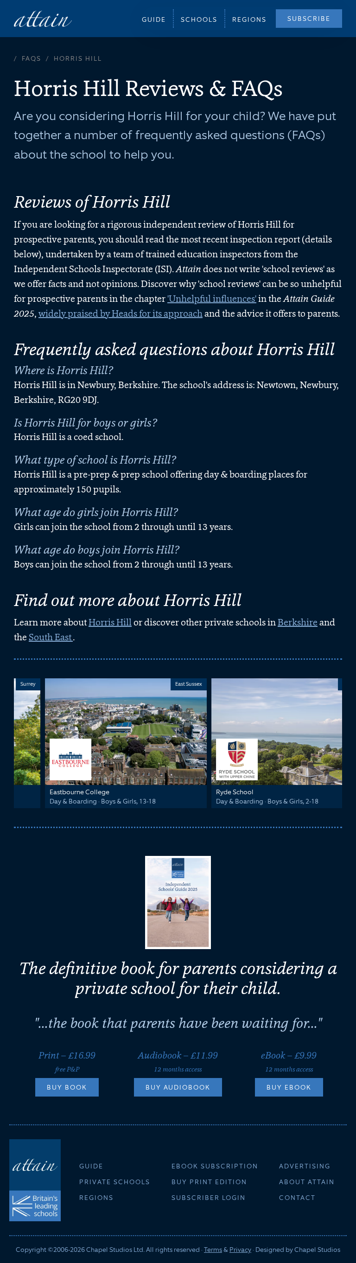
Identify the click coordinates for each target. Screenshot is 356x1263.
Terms (213, 1249)
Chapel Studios (317, 1249)
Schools (199, 19)
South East (51, 637)
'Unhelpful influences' (211, 299)
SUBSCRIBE (309, 18)
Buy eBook (289, 1087)
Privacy (240, 1249)
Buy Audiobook (178, 1087)
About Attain (307, 1182)
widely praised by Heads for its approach (120, 313)
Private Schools (114, 1182)
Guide (154, 19)
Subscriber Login (209, 1197)
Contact (297, 1197)
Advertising (305, 1166)
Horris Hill (110, 622)
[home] (43, 18)
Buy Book (67, 1087)
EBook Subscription (215, 1166)
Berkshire (298, 622)
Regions (249, 19)
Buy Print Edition (209, 1182)
